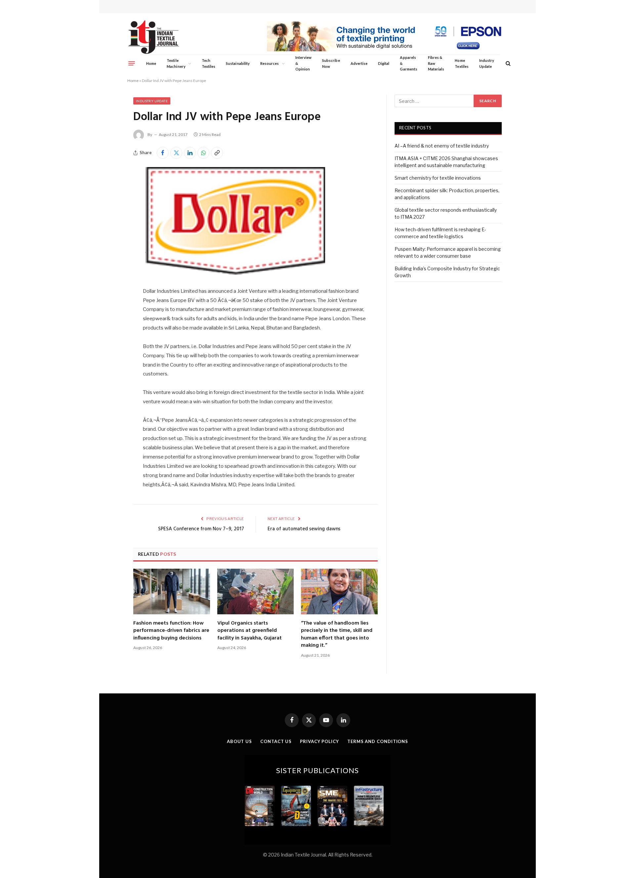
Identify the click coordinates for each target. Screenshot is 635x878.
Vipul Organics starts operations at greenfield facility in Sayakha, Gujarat (249, 631)
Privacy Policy (319, 741)
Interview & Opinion (303, 63)
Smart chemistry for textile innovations (438, 178)
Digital (383, 63)
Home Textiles (461, 63)
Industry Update (486, 63)
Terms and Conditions (377, 741)
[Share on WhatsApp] (203, 153)
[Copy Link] (217, 153)
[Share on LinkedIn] (190, 153)
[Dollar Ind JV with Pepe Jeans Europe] (235, 273)
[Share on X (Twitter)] (176, 153)
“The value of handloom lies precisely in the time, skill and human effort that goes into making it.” (336, 634)
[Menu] (131, 63)
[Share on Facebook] (163, 153)
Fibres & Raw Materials (436, 63)
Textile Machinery (176, 63)
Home (151, 63)
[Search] (507, 63)
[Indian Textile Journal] (153, 37)
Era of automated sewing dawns (304, 529)
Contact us (276, 741)
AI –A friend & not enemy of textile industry (442, 146)
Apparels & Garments (408, 63)
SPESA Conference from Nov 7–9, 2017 (201, 529)
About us (239, 741)
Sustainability (238, 63)
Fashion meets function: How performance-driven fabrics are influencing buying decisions (171, 631)
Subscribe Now (331, 63)
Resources (269, 63)
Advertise (359, 63)
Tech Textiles (208, 63)
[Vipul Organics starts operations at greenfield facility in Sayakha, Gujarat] (255, 591)
